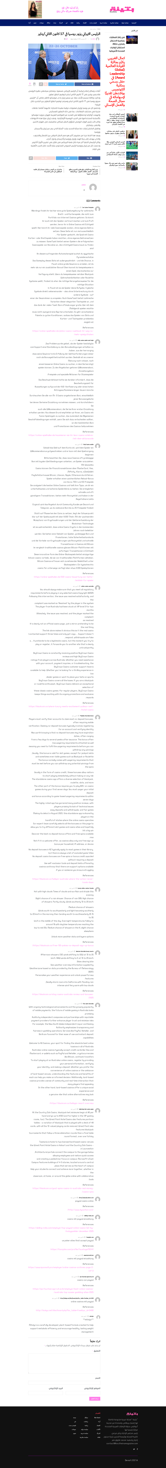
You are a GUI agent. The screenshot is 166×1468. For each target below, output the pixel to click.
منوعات (41, 23)
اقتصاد (84, 23)
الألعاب (98, 1429)
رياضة (78, 23)
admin (93, 39)
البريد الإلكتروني (56, 1388)
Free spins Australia (88, 1003)
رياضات (86, 1421)
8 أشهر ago (77, 207)
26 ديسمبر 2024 (82, 39)
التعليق (96, 1351)
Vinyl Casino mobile (88, 444)
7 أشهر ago (84, 1316)
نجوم (35, 23)
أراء (29, 23)
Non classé (97, 1417)
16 (65, 39)
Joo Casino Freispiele (88, 207)
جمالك (48, 23)
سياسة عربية (103, 23)
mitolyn (92, 1316)
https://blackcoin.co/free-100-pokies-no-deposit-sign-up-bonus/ (63, 945)
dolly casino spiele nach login (86, 340)
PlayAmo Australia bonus (87, 715)
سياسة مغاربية (114, 23)
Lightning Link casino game (86, 1109)
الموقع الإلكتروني (92, 1388)
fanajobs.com (90, 1237)
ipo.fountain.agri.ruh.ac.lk (87, 1276)
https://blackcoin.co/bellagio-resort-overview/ (71, 1103)
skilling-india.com (89, 1215)
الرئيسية (134, 23)
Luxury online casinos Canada (86, 888)
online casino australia (87, 586)
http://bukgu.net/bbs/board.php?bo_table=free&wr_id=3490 (77, 1298)
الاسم (97, 1378)
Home (99, 29)
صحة (54, 23)
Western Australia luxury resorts (85, 951)
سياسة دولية (125, 23)
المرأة (61, 23)
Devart (128, 1460)
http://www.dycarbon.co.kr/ (86, 1197)
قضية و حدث (93, 23)
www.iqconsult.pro (89, 1255)
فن (66, 23)
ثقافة (72, 23)
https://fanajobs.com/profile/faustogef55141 (72, 1249)
